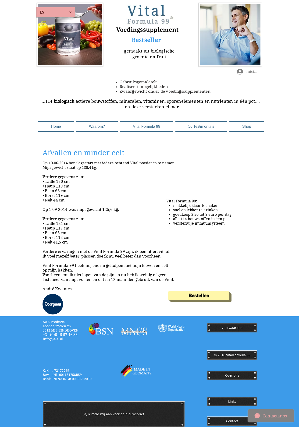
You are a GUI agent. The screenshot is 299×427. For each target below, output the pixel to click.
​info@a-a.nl (53, 339)
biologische (163, 51)
